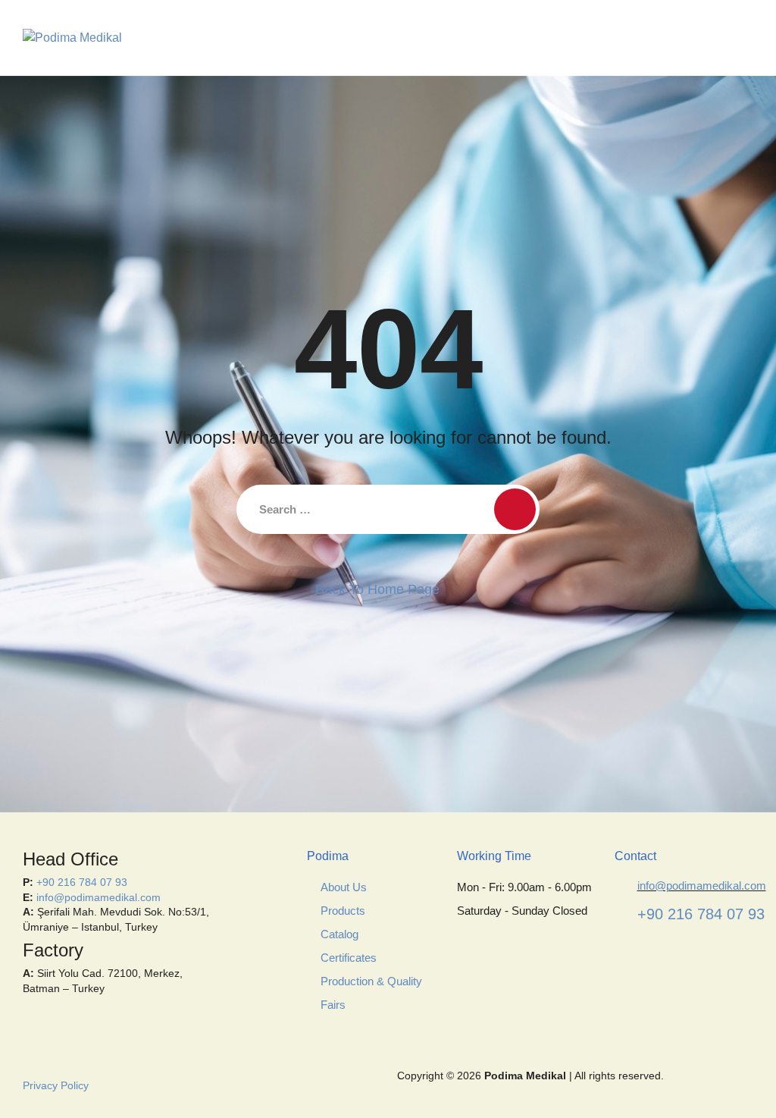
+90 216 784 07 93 (81, 882)
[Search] (515, 509)
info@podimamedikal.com (98, 897)
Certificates (349, 957)
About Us (344, 887)
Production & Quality (371, 981)
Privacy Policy (56, 1085)
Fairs (333, 1004)
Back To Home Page (377, 589)
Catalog (339, 934)
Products (343, 910)
